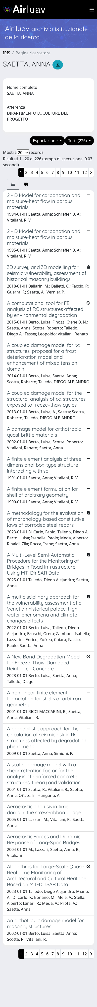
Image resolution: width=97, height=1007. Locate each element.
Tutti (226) (78, 140)
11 (77, 172)
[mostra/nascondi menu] (92, 9)
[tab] (13, 184)
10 (69, 172)
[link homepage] (26, 9)
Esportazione (46, 140)
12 (84, 172)
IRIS (6, 53)
